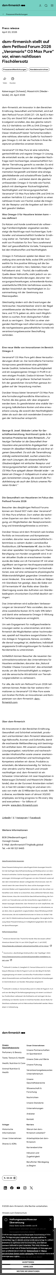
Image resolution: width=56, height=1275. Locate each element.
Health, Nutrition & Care (13, 1063)
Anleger (5, 1124)
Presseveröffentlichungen (17, 14)
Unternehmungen (35, 1108)
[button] (45, 5)
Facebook (35, 817)
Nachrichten (32, 1097)
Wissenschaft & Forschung (34, 1090)
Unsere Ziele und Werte (38, 1059)
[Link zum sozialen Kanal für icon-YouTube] (18, 1188)
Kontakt (30, 1119)
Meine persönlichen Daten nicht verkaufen (24, 1252)
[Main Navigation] (52, 5)
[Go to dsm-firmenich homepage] (13, 5)
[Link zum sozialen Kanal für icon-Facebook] (12, 1188)
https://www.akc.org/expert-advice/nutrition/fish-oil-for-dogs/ (25, 946)
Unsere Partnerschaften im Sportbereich (38, 1052)
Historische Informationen (9, 1131)
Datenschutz (32, 1251)
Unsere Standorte (35, 1102)
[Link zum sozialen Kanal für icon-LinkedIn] (5, 1188)
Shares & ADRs (9, 1143)
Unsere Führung (34, 1064)
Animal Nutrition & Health (11, 1070)
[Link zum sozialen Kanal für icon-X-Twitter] (31, 1188)
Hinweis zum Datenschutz (14, 1212)
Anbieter (31, 1113)
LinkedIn (6, 817)
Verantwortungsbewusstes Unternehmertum (39, 1072)
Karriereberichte (34, 1147)
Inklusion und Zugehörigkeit (33, 1154)
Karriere (30, 1124)
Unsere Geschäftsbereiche (10, 1046)
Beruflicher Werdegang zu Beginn (38, 1164)
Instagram (22, 817)
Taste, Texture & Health (13, 1057)
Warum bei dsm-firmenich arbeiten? (36, 1131)
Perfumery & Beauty (12, 1052)
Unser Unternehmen (36, 1045)
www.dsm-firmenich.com (24, 805)
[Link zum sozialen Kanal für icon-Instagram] (25, 1188)
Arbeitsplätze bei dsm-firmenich (38, 1140)
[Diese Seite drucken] (12, 78)
